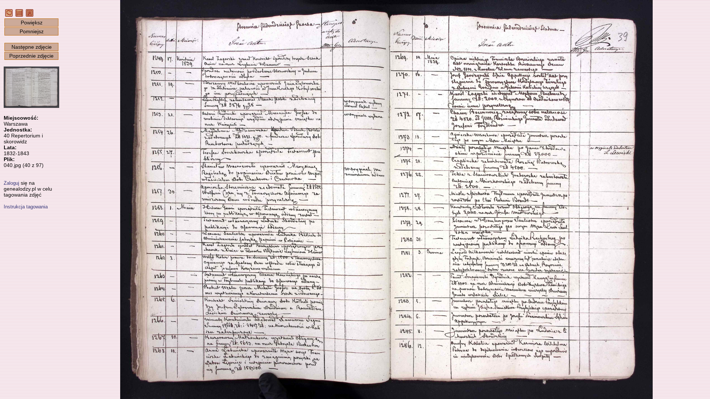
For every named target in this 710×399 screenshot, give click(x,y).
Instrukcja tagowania (26, 206)
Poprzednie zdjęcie (31, 56)
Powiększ (32, 22)
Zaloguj (11, 183)
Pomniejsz (32, 31)
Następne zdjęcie (31, 47)
